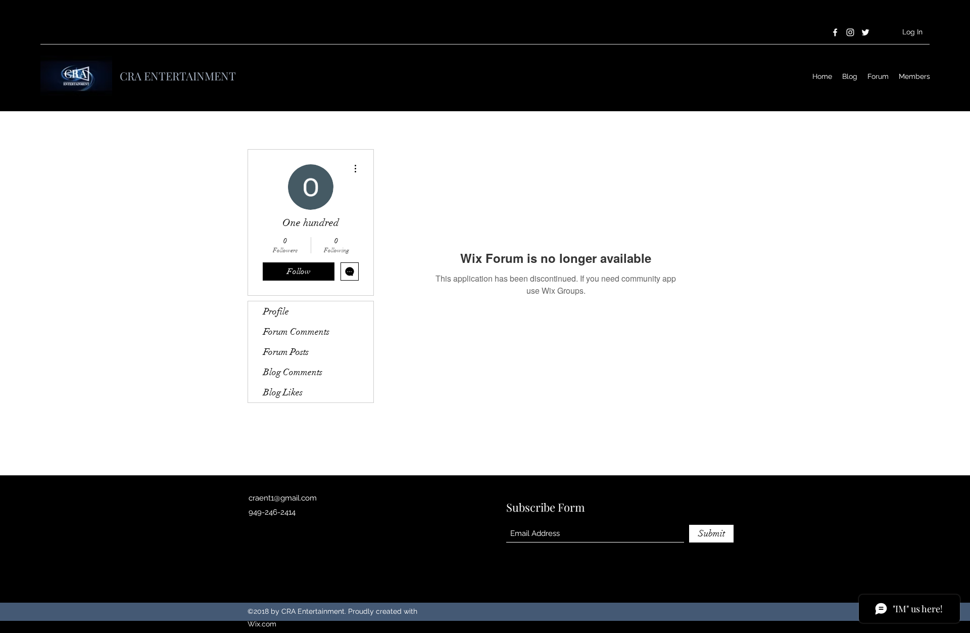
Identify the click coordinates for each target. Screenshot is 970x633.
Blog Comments (292, 372)
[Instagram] (850, 32)
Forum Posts (286, 351)
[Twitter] (865, 32)
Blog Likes (283, 392)
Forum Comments (296, 331)
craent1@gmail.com (283, 498)
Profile (276, 311)
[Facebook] (835, 32)
